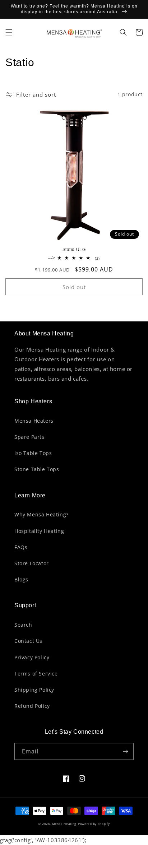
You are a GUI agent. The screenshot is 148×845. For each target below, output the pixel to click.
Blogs (21, 579)
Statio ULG (74, 249)
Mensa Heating (64, 824)
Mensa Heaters (34, 420)
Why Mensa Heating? (41, 514)
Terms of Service (36, 673)
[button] (9, 32)
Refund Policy (32, 705)
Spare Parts (29, 436)
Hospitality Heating (39, 531)
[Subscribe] (125, 751)
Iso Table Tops (33, 453)
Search (23, 624)
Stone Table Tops (36, 469)
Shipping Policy (34, 689)
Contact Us (28, 640)
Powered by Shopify (94, 824)
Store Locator (31, 563)
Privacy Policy (31, 657)
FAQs (20, 547)
